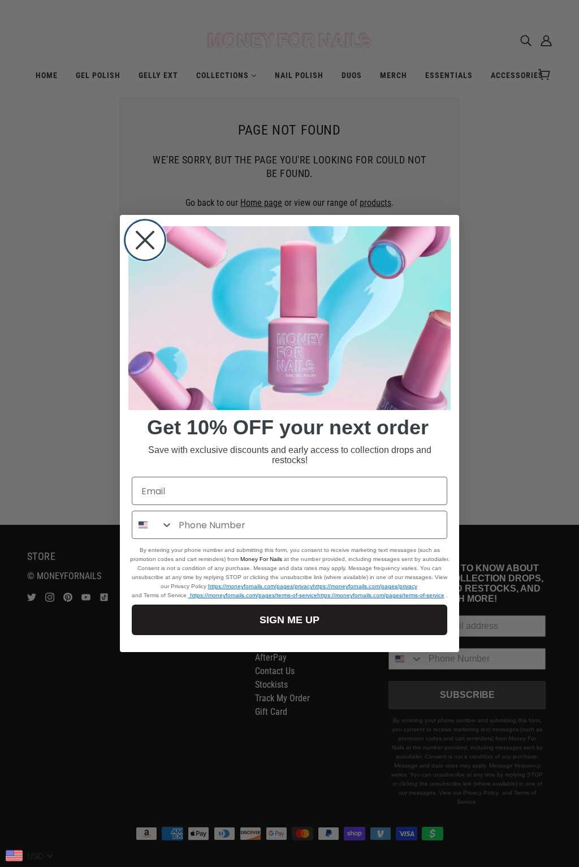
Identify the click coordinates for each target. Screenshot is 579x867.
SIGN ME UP (289, 620)
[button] (289, 318)
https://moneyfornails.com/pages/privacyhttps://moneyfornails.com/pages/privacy (312, 586)
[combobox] (152, 524)
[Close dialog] (145, 240)
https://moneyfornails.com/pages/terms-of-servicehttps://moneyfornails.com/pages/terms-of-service (316, 595)
